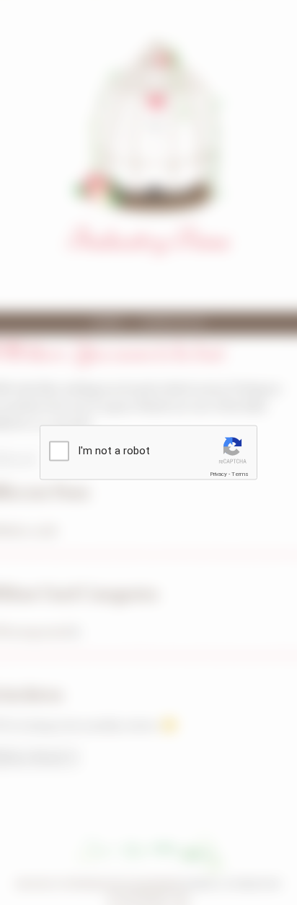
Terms (240, 474)
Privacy (218, 474)
